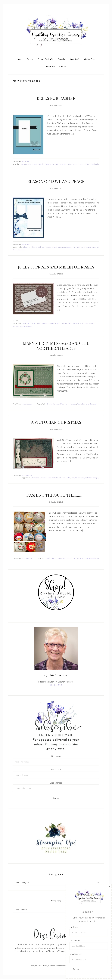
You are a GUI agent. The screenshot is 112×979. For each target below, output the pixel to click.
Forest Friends (71, 558)
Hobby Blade (63, 164)
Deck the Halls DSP (51, 164)
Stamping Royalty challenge (22, 326)
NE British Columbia (92, 164)
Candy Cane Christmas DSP (56, 558)
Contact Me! (56, 685)
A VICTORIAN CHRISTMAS (56, 422)
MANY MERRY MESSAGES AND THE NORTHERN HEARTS (56, 345)
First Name (56, 756)
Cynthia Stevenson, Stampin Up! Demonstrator (56, 32)
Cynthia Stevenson (42, 323)
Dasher (42, 164)
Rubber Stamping (83, 404)
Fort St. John (66, 478)
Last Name (56, 769)
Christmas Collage (28, 323)
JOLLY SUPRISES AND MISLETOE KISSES (56, 267)
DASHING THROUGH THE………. (56, 495)
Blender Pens (43, 247)
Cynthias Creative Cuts (30, 164)
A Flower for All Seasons (30, 247)
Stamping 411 (94, 404)
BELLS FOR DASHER (56, 98)
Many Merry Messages (76, 164)
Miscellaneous (27, 161)
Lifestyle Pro (47, 966)
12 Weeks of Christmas (39, 478)
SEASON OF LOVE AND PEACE (56, 181)
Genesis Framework (61, 966)
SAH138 (96, 558)
